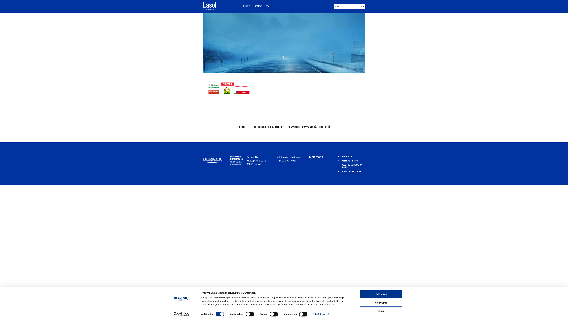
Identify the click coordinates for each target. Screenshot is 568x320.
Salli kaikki (381, 294)
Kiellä (381, 311)
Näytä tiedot (319, 314)
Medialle (347, 156)
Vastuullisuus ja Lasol (352, 166)
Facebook (317, 157)
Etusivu (247, 6)
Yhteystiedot (350, 161)
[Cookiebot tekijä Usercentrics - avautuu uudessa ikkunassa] (181, 314)
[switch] (250, 314)
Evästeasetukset (352, 171)
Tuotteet (257, 6)
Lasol (267, 6)
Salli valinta (381, 302)
